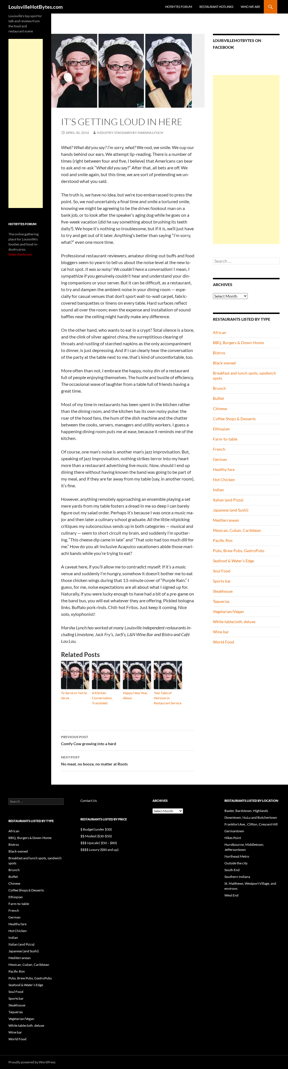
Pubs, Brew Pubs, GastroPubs (238, 550)
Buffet (218, 398)
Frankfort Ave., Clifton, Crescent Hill (251, 824)
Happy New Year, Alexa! (135, 695)
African (219, 332)
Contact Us (88, 800)
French (219, 449)
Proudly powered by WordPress (31, 1062)
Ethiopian (221, 428)
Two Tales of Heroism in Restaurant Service (167, 698)
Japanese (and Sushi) (230, 510)
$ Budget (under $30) (96, 829)
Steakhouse (223, 591)
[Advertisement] (246, 159)
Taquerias (221, 601)
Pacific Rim (223, 540)
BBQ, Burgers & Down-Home (238, 342)
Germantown (234, 831)
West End (231, 895)
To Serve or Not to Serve (74, 695)
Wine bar (221, 631)
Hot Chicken (224, 479)
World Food (223, 641)
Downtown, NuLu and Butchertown (250, 817)
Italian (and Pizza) (228, 499)
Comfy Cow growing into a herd (88, 740)
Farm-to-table (225, 439)
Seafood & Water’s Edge (233, 560)
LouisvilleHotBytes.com (35, 7)
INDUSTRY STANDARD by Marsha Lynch (130, 132)
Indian (218, 489)
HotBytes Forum (178, 6)
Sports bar (222, 581)
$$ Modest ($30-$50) (96, 836)
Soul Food (221, 570)
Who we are (250, 6)
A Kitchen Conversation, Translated (102, 698)
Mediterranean (226, 520)
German (220, 459)
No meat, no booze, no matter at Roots (94, 760)
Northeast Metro (236, 856)
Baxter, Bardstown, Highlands (246, 811)
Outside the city (236, 863)
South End (232, 870)
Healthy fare (224, 469)
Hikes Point (232, 838)
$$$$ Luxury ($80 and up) (99, 849)
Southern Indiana (237, 877)
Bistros (219, 352)
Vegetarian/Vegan (228, 611)
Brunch (219, 388)
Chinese (220, 408)
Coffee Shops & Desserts (234, 418)
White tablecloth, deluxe (234, 621)
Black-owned (224, 362)
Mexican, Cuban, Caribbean (237, 530)
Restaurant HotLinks (216, 6)
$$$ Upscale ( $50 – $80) (98, 843)
